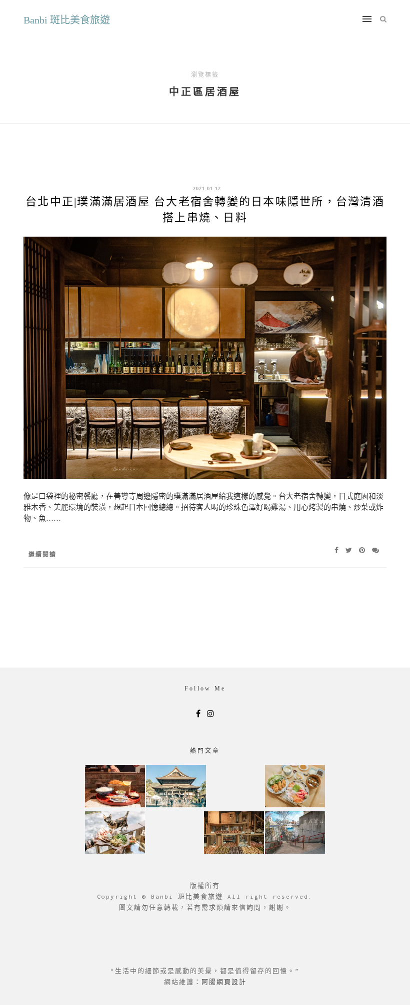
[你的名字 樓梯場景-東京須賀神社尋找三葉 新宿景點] (295, 833)
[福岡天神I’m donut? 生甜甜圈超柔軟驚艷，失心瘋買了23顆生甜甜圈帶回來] (234, 833)
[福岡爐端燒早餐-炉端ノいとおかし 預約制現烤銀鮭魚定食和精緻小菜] (115, 787)
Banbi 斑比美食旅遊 (67, 19)
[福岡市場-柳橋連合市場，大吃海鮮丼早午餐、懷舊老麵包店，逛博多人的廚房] (295, 787)
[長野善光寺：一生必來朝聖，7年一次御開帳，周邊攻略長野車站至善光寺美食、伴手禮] (176, 787)
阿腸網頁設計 (224, 982)
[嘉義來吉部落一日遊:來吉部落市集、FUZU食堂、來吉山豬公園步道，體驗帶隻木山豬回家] (115, 833)
